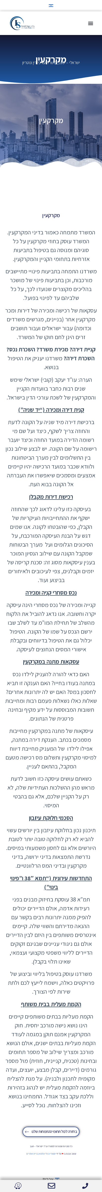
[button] (90, 23)
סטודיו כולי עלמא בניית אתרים (40, 1153)
